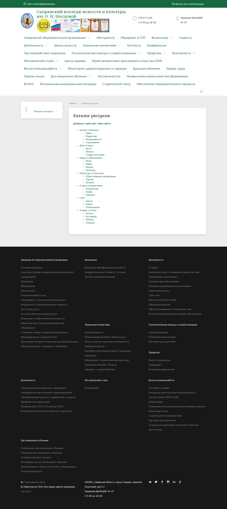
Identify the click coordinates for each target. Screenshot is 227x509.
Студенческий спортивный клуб (165, 415)
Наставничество (109, 76)
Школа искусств (65, 45)
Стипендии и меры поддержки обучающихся (44, 332)
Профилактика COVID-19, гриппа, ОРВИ (42, 406)
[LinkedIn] (175, 482)
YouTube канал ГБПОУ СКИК (164, 397)
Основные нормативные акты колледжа (170, 286)
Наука (89, 163)
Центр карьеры (75, 61)
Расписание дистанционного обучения (41, 452)
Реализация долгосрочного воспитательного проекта (177, 406)
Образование (28, 286)
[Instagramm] (169, 482)
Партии (90, 179)
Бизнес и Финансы (89, 129)
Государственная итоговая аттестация (105, 272)
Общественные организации (101, 176)
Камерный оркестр (95, 346)
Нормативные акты (159, 290)
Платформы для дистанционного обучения (44, 461)
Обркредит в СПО (133, 38)
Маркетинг (91, 136)
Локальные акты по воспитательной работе (172, 392)
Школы (89, 167)
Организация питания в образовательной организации (49, 341)
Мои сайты (104, 123)
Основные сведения (31, 267)
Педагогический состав (33, 295)
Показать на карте (43, 111)
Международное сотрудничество (39, 336)
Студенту (185, 38)
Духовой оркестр (94, 332)
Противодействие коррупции (44, 53)
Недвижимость (94, 139)
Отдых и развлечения (91, 185)
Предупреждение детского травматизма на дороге (48, 397)
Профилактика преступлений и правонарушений (46, 392)
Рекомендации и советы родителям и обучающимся (48, 466)
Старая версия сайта (34, 482)
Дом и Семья (86, 145)
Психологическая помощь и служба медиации (104, 53)
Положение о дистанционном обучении (42, 448)
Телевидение (93, 207)
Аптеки (89, 213)
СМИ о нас (154, 295)
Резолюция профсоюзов (161, 369)
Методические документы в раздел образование (175, 313)
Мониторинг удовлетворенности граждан (97, 69)
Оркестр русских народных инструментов (107, 341)
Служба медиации (158, 332)
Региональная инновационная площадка (68, 84)
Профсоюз (154, 53)
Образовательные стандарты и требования (44, 346)
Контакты (134, 45)
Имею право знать (158, 411)
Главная (72, 103)
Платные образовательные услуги (39, 313)
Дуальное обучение (146, 69)
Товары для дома (95, 154)
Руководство (28, 290)
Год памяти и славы (159, 387)
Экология (90, 170)
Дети (88, 148)
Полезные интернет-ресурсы (36, 457)
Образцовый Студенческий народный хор (107, 360)
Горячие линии (34, 76)
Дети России (155, 429)
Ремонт (90, 151)
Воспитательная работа (40, 69)
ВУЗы (88, 160)
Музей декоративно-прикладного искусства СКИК (127, 61)
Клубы (89, 191)
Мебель (90, 219)
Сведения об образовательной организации (55, 38)
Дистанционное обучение (69, 76)
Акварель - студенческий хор (100, 369)
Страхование (92, 142)
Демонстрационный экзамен (100, 276)
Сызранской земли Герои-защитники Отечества (174, 424)
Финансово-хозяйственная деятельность (43, 318)
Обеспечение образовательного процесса (166, 84)
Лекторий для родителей (162, 341)
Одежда (90, 222)
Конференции (156, 45)
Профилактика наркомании (35, 401)
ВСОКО (29, 84)
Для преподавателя (31, 471)
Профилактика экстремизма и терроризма (43, 387)
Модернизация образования (164, 281)
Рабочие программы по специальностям (170, 309)
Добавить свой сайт (84, 123)
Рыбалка (90, 194)
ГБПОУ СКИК (145, 17)
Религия (90, 182)
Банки (89, 133)
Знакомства (92, 188)
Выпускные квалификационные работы (105, 267)
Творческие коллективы (99, 45)
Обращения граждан (159, 304)
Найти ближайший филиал (40, 3)
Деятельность (33, 45)
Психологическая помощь (162, 336)
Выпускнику (160, 38)
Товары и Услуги (88, 210)
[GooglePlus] (181, 482)
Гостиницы (91, 216)
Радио (89, 204)
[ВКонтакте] (151, 482)
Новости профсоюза (159, 360)
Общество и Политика (91, 173)
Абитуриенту (106, 38)
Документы (27, 281)
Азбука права (156, 401)
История (153, 267)
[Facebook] (163, 482)
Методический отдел (39, 61)
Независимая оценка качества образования (157, 76)
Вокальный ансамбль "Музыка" (101, 364)
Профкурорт (155, 364)
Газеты (89, 200)
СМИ (82, 197)
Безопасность (181, 53)
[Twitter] (157, 482)
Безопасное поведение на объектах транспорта (46, 411)
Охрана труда (175, 69)
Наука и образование (91, 157)
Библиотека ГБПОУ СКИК (162, 299)
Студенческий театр (116, 84)
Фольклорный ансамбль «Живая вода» (105, 336)
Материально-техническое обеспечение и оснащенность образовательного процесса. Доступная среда (44, 304)
